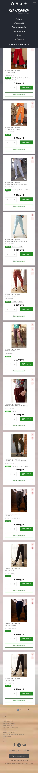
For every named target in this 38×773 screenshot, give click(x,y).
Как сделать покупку (9, 723)
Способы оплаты (8, 721)
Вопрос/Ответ (7, 736)
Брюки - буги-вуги (11, 296)
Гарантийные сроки (8, 725)
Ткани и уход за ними (9, 732)
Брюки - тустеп (10, 351)
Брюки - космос (10, 625)
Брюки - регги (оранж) (12, 129)
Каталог (19, 23)
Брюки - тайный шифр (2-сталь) (16, 184)
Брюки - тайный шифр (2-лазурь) (16, 241)
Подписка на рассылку (19, 756)
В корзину (27, 87)
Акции (19, 18)
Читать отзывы (19, 94)
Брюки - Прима (10, 72)
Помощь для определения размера (13, 734)
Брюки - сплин (10, 515)
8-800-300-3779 (19, 44)
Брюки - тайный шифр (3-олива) (16, 460)
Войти (25, 4)
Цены (4, 738)
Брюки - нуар (9, 570)
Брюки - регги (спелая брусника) (16, 406)
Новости (19, 39)
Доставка (5, 741)
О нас (19, 35)
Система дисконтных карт (10, 727)
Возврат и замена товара (10, 730)
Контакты (19, 31)
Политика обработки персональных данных (19, 763)
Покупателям (19, 27)
